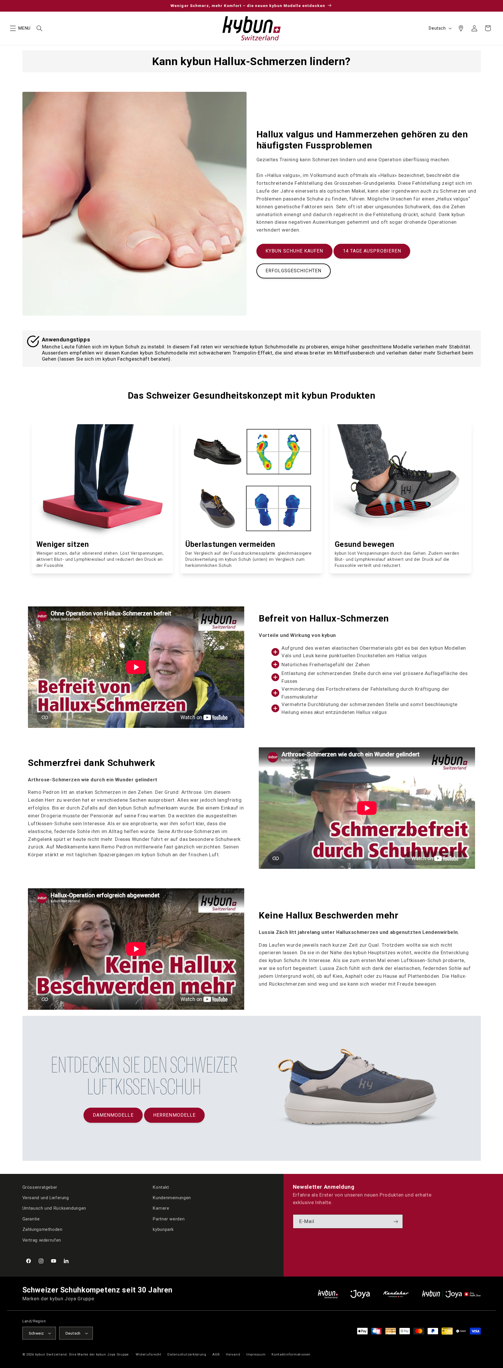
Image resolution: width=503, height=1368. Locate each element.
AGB (216, 1354)
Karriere (161, 1208)
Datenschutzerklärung (186, 1354)
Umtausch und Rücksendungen (54, 1208)
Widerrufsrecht (148, 1354)
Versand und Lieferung (45, 1197)
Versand (233, 1354)
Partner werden (169, 1219)
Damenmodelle (113, 1115)
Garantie (31, 1219)
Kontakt (161, 1187)
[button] (13, 28)
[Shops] (460, 28)
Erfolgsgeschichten (293, 270)
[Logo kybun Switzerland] (328, 1294)
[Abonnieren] (396, 1221)
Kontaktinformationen (291, 1354)
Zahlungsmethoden (42, 1229)
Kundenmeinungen (172, 1197)
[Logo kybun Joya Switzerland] (451, 1294)
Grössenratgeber (39, 1187)
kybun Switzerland (51, 1354)
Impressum (256, 1354)
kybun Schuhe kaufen (294, 251)
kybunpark (163, 1229)
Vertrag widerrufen (41, 1240)
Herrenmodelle (174, 1115)
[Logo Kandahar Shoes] (396, 1294)
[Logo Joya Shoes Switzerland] (360, 1294)
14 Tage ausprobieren (372, 251)
